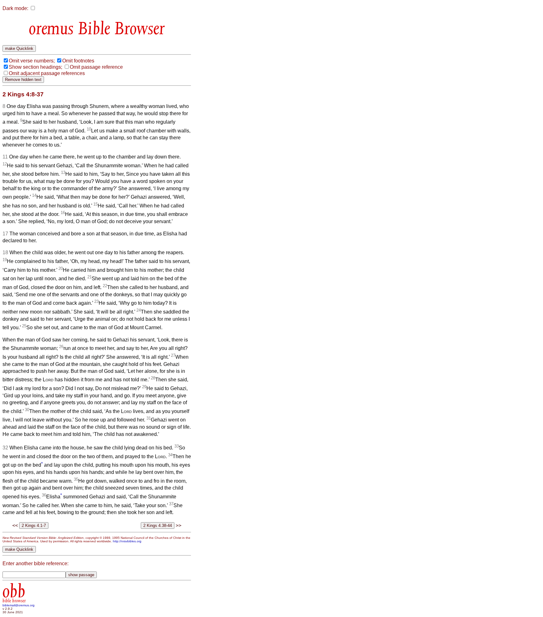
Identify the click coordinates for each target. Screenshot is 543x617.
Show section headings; (35, 67)
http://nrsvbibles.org (127, 541)
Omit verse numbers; (32, 60)
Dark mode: (15, 8)
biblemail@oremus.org (19, 605)
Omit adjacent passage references (47, 73)
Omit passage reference (96, 67)
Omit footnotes (78, 60)
